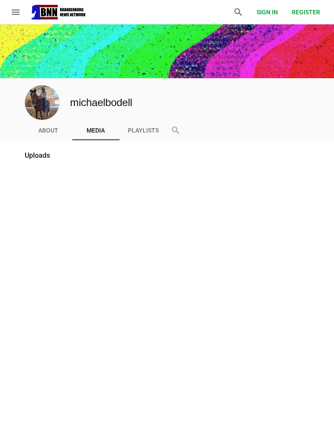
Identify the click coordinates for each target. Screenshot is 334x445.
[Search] (238, 12)
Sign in (267, 12)
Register (306, 12)
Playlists (143, 130)
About (48, 130)
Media (96, 130)
